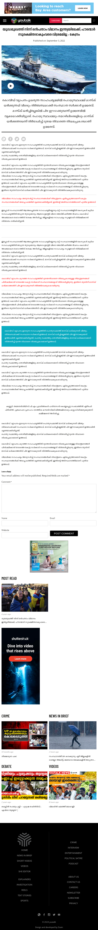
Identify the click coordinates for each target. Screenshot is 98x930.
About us (73, 876)
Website (5, 530)
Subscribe (55, 21)
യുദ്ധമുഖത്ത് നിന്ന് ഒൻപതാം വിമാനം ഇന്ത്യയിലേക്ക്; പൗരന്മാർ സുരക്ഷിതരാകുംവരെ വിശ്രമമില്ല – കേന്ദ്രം (23, 620)
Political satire (73, 858)
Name (4, 518)
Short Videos (24, 860)
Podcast (73, 863)
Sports (24, 900)
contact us (73, 881)
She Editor (24, 871)
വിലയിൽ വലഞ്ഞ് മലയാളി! (62, 806)
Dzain (60, 927)
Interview (73, 847)
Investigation (24, 884)
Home (24, 850)
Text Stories (24, 895)
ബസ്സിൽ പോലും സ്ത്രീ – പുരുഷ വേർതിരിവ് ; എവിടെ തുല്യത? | (21, 808)
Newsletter (73, 892)
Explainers (24, 879)
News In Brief (24, 855)
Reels (24, 890)
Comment (7, 482)
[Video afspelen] (11, 86)
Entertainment (73, 853)
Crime (73, 842)
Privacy (73, 903)
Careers (73, 887)
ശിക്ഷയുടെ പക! (9, 756)
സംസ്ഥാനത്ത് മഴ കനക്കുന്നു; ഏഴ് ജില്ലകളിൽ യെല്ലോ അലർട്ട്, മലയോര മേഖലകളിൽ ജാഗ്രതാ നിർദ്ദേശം (71, 758)
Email (52, 518)
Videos (24, 866)
